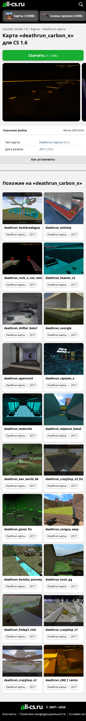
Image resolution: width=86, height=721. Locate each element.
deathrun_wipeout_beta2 (63, 429)
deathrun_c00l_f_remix (62, 680)
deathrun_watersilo (18, 429)
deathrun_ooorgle (58, 328)
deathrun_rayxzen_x (60, 378)
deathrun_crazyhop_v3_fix (64, 479)
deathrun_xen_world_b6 (21, 479)
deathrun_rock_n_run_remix (24, 278)
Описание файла (15, 130)
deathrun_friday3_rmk (20, 630)
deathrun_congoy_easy (62, 529)
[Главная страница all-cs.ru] (13, 4)
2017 (46, 149)
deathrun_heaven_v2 (60, 278)
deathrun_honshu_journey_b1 (25, 579)
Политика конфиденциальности (43, 714)
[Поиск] (81, 4)
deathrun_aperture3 (18, 378)
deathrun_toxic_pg (59, 579)
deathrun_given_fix (18, 529)
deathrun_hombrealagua (22, 228)
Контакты (9, 714)
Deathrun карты (54, 142)
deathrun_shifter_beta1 (21, 328)
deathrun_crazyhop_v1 (62, 630)
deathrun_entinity (58, 228)
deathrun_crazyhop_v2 (20, 680)
